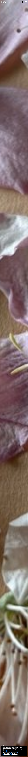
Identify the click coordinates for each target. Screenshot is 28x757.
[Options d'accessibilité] (22, 2)
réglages (4, 751)
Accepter (6, 753)
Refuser (14, 753)
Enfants (2, 745)
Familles (6, 745)
